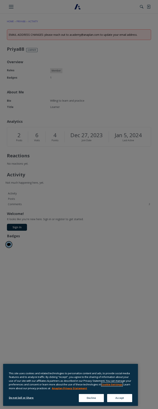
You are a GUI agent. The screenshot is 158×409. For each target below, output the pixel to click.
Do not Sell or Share (21, 397)
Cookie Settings (112, 384)
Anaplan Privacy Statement (69, 388)
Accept (119, 398)
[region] (70, 385)
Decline (91, 398)
